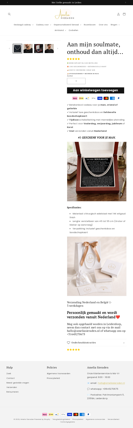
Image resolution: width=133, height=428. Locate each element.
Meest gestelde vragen (17, 382)
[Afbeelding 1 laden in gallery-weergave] (17, 48)
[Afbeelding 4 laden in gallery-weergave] (38, 48)
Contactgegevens (67, 422)
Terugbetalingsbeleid (61, 419)
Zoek (8, 373)
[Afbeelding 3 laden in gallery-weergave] (28, 48)
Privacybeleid (53, 378)
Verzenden (11, 387)
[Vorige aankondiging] (7, 2)
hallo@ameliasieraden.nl (111, 383)
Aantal (70, 76)
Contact (10, 378)
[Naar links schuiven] (9, 48)
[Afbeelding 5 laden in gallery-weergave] (49, 48)
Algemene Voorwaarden (58, 373)
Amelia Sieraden (27, 419)
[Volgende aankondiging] (125, 2)
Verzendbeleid (113, 419)
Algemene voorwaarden (95, 419)
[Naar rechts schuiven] (58, 48)
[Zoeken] (9, 14)
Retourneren (12, 392)
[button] (74, 58)
